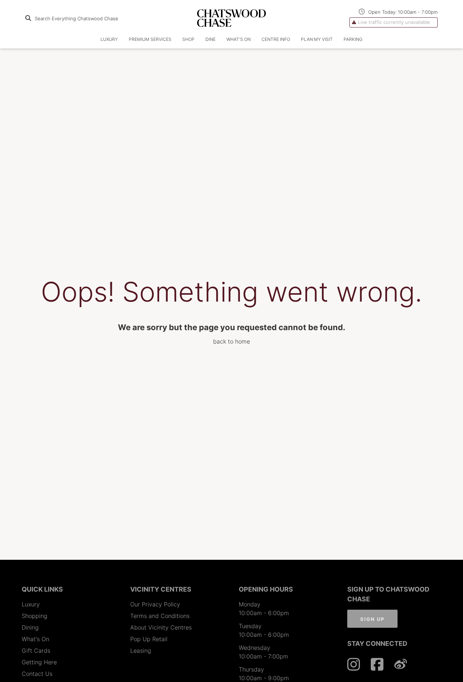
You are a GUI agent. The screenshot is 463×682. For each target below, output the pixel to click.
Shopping (34, 615)
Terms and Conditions (160, 615)
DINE (210, 39)
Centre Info (276, 39)
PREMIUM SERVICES (150, 39)
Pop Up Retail (148, 639)
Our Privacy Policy (155, 604)
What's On (238, 39)
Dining (30, 627)
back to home (231, 341)
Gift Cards (36, 650)
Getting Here (39, 662)
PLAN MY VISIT (317, 39)
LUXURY (109, 39)
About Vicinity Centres (161, 627)
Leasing (140, 650)
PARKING (353, 39)
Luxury (31, 604)
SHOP (188, 39)
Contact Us (37, 673)
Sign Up (372, 619)
